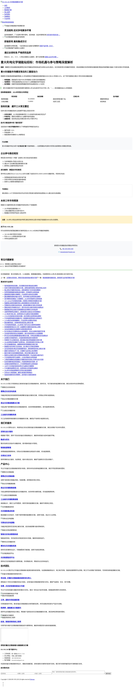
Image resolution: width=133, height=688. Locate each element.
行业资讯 (7, 18)
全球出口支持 (6, 455)
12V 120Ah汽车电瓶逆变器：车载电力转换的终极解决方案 (23, 301)
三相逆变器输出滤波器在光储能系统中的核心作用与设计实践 (23, 359)
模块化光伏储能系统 (8, 546)
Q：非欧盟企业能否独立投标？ (12, 264)
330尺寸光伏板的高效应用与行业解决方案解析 (19, 366)
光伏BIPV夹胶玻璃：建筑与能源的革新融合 (18, 372)
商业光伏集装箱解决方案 (10, 403)
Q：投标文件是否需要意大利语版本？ (14, 266)
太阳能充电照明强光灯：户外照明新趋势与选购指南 (21, 364)
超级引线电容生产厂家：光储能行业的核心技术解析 (21, 351)
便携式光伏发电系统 (8, 391)
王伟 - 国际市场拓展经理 (10, 600)
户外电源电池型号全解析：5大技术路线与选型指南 (20, 357)
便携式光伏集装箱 (7, 476)
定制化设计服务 (7, 431)
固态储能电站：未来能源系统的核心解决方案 (18, 322)
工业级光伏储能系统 (8, 415)
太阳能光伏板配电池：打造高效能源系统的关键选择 (21, 338)
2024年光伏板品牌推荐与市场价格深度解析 (18, 370)
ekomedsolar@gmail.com (67, 252)
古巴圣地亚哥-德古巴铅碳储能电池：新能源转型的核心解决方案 (24, 348)
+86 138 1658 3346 (67, 249)
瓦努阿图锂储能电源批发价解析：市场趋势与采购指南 (21, 292)
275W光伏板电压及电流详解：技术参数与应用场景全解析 (22, 316)
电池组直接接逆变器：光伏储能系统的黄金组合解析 (21, 285)
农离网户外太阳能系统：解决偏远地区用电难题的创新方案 (23, 340)
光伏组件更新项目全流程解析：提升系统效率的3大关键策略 (23, 333)
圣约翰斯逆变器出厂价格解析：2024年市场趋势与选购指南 (23, 298)
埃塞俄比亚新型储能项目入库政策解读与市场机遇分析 (21, 303)
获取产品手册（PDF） (46, 46)
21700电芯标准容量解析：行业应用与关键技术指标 (20, 320)
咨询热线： (8, 658)
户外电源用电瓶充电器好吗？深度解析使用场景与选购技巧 (23, 318)
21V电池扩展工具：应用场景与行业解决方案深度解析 (21, 314)
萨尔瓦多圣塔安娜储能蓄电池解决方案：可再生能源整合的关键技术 (26, 335)
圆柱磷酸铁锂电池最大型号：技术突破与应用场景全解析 (22, 296)
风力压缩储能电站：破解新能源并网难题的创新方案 (21, 344)
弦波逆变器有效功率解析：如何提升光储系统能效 (20, 374)
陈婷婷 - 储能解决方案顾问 (11, 608)
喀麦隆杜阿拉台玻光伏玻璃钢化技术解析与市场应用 (21, 309)
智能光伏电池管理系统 (9, 534)
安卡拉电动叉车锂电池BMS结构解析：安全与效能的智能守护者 (24, 331)
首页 (5, 5)
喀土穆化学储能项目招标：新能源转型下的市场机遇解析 (22, 290)
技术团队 (7, 14)
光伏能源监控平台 (7, 557)
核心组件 (7, 12)
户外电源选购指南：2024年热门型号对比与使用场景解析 (22, 325)
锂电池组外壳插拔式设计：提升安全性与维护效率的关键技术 (23, 307)
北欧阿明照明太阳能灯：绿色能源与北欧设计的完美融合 (22, 312)
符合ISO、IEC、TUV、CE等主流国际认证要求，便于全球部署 (24, 57)
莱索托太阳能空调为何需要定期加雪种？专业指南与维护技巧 (23, 355)
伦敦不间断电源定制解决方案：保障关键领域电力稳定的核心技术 (25, 288)
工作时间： (8, 653)
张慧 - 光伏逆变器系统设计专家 (13, 586)
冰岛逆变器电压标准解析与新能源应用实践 (18, 329)
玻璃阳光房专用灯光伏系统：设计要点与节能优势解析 (21, 346)
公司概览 (7, 8)
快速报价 (7, 16)
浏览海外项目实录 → (53, 35)
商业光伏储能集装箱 (8, 488)
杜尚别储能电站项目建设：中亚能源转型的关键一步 (21, 361)
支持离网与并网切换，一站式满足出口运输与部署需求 (21, 46)
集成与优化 (5, 439)
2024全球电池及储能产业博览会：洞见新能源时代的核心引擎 (23, 342)
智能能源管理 (6, 448)
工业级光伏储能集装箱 (9, 499)
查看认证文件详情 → (51, 57)
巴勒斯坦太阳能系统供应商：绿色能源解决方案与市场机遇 (23, 305)
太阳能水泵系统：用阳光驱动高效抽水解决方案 (22, 277)
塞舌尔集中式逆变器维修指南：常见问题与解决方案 (21, 353)
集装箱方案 (8, 10)
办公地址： (8, 656)
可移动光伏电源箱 (7, 523)
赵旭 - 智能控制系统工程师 (11, 622)
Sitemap (32, 679)
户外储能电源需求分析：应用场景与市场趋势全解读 (21, 368)
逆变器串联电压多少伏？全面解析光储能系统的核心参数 (22, 327)
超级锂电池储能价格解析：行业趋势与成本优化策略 (21, 294)
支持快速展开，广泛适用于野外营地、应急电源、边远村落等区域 (25, 35)
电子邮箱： (8, 660)
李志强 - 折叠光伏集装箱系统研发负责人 (16, 578)
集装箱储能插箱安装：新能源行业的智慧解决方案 (59, 277)
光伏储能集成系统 (7, 511)
